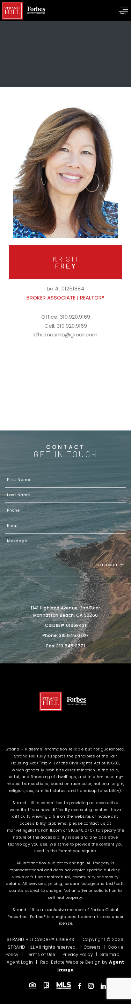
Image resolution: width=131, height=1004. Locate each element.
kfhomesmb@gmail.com (65, 334)
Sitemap (109, 954)
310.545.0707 (74, 635)
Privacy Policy (78, 954)
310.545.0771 (70, 646)
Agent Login (20, 962)
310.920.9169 (75, 316)
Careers (92, 947)
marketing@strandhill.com (34, 830)
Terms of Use (40, 954)
